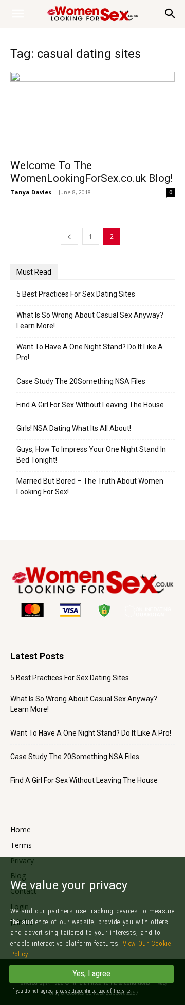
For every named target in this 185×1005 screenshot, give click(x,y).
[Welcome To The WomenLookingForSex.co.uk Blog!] (92, 112)
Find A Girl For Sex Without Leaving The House (90, 405)
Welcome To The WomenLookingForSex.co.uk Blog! (91, 171)
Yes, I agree (91, 973)
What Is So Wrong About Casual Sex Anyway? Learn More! (89, 320)
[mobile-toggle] (17, 14)
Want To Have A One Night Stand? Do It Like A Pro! (89, 352)
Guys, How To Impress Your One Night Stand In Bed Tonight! (91, 454)
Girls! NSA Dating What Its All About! (73, 428)
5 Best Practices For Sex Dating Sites (75, 294)
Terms (21, 845)
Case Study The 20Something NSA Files (80, 381)
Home (20, 829)
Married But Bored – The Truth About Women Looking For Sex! (89, 486)
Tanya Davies (30, 192)
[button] (170, 14)
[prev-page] (69, 236)
